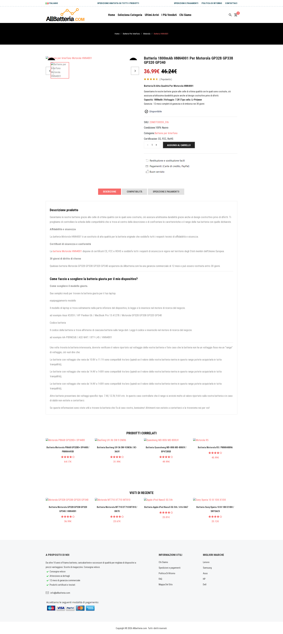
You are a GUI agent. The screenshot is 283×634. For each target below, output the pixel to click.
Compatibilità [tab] (134, 191)
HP (204, 579)
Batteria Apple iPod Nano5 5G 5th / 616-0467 (166, 507)
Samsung (207, 567)
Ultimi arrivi (152, 15)
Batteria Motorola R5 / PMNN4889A (215, 447)
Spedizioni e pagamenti (186, 3)
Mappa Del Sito (166, 584)
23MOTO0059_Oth (159, 122)
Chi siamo (185, 15)
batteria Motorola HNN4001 (67, 251)
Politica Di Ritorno (212, 3)
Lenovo (206, 562)
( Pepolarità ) (166, 79)
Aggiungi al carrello (179, 145)
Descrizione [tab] (109, 191)
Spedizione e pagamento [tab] (166, 191)
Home (111, 15)
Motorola (146, 34)
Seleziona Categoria (130, 15)
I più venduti (169, 15)
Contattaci (231, 3)
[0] (235, 15)
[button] (50, 71)
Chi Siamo (163, 562)
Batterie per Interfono (131, 34)
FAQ (160, 579)
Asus (205, 573)
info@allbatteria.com (60, 593)
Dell (204, 584)
